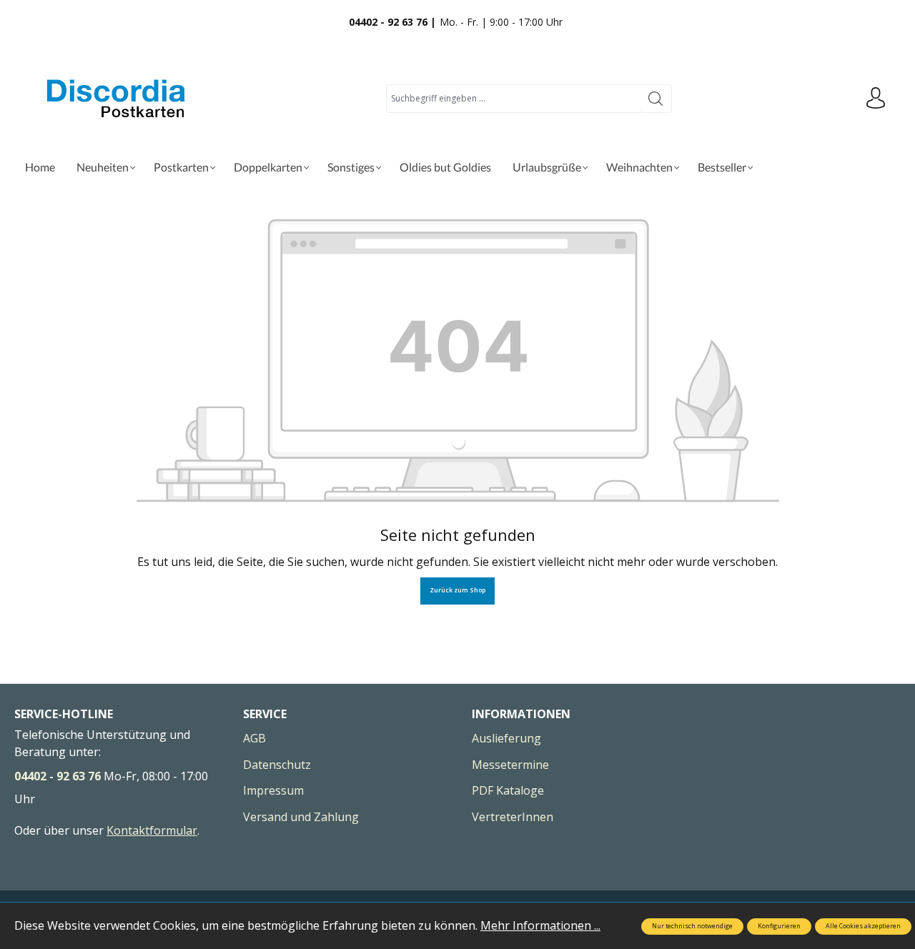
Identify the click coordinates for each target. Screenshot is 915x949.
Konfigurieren (779, 926)
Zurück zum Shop (457, 590)
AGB (254, 738)
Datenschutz (277, 764)
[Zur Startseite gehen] (118, 98)
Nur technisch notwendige (692, 926)
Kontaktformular (152, 830)
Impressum (273, 790)
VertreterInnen (512, 817)
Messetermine (510, 764)
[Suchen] (656, 98)
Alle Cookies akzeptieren (863, 926)
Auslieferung (506, 738)
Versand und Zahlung (301, 817)
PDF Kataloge (508, 790)
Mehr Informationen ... (540, 925)
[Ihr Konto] (875, 98)
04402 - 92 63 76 (57, 776)
